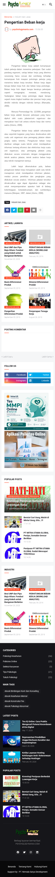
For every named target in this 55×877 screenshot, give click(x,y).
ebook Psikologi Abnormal (16, 706)
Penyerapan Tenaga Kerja (38, 312)
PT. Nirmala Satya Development (33, 872)
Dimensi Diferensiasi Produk (38, 283)
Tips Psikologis (27, 672)
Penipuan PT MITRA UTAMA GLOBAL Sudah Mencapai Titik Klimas (37, 551)
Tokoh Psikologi (27, 677)
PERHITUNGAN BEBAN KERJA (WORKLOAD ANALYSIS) (39, 250)
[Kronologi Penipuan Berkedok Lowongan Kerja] (11, 781)
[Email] (34, 210)
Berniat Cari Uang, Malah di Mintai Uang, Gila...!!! (36, 518)
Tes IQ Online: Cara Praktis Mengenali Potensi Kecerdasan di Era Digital (36, 724)
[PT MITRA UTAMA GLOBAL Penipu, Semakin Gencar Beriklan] (13, 537)
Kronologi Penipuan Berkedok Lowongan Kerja (36, 777)
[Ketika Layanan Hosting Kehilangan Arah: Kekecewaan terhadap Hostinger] (11, 757)
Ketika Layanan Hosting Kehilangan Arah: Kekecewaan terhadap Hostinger (36, 756)
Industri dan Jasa (23, 17)
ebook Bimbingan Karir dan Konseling (22, 691)
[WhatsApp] (20, 210)
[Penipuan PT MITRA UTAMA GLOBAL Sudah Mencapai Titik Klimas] (13, 553)
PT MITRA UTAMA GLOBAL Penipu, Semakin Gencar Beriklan (36, 536)
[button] (4, 4)
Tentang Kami (25, 866)
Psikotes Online (27, 661)
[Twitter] (14, 210)
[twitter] (24, 852)
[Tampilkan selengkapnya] (40, 210)
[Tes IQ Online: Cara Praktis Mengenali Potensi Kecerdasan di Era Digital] (11, 726)
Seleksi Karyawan (27, 666)
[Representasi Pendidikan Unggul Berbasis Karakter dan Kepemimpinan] (11, 741)
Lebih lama (47, 357)
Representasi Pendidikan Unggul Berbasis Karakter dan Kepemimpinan (36, 740)
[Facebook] (7, 210)
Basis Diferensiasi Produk (12, 283)
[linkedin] (37, 852)
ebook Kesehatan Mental (16, 696)
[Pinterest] (27, 210)
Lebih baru (8, 357)
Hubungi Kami (40, 866)
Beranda (8, 17)
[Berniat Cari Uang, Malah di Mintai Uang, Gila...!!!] (13, 522)
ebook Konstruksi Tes (14, 701)
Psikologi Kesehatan (27, 656)
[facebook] (17, 852)
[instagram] (30, 852)
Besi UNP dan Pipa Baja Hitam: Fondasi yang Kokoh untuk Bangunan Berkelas (13, 251)
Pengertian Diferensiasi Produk (13, 312)
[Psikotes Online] (26, 429)
